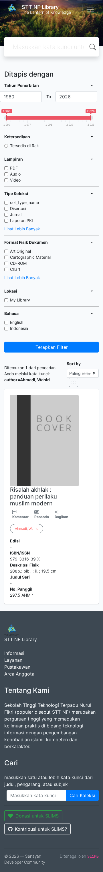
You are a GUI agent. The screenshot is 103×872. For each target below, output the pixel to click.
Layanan (13, 660)
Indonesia (19, 328)
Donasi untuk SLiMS (37, 816)
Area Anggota (19, 674)
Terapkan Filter (51, 347)
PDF (14, 168)
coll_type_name (24, 202)
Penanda (41, 517)
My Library (20, 299)
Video (15, 180)
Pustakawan (17, 667)
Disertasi (18, 208)
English (16, 322)
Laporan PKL (22, 220)
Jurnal (15, 214)
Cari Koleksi (82, 795)
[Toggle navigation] (90, 9)
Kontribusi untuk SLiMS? (41, 829)
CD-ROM (18, 263)
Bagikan (61, 517)
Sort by (74, 363)
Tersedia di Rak (24, 145)
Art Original (20, 251)
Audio (15, 174)
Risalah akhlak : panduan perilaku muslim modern (33, 496)
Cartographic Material (30, 257)
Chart (15, 269)
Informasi (14, 653)
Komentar (20, 517)
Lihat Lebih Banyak (22, 228)
